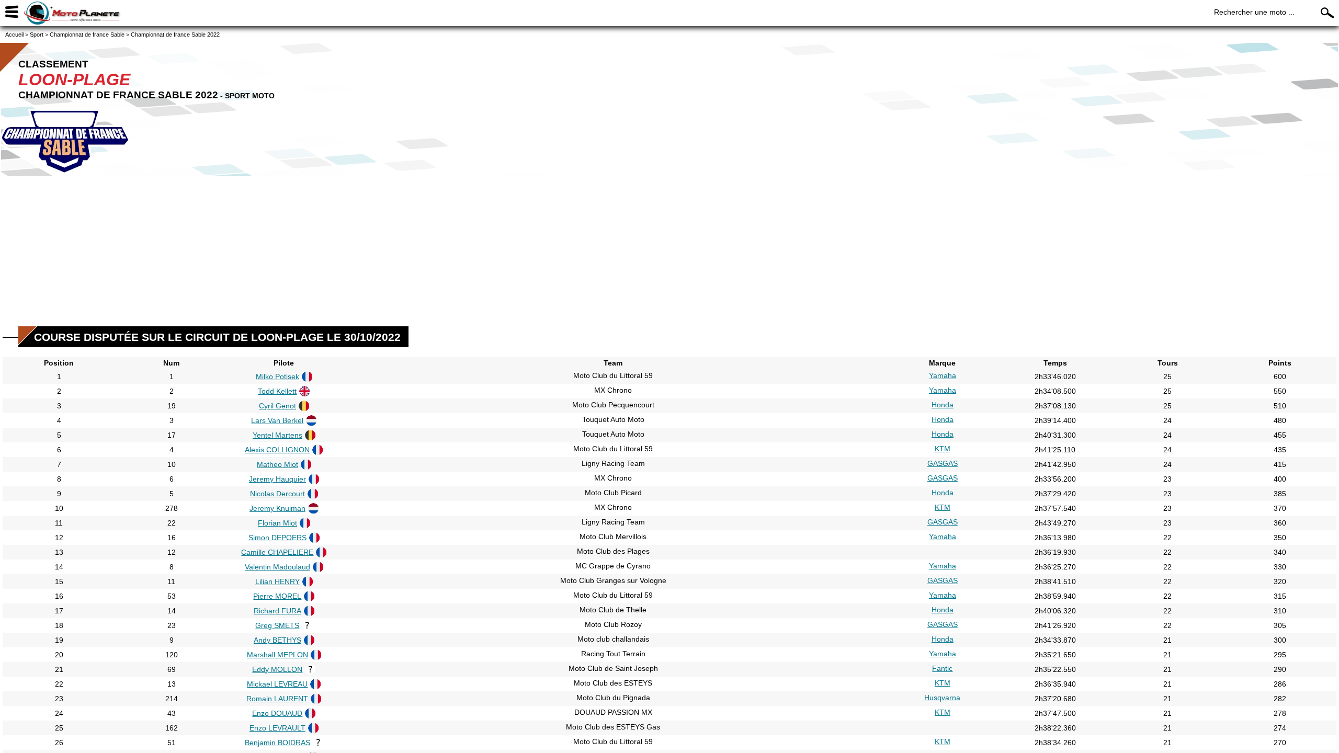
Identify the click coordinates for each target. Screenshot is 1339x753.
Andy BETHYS (277, 640)
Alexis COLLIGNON (277, 450)
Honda (943, 405)
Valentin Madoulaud (277, 567)
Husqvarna (942, 697)
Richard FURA (277, 611)
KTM (942, 448)
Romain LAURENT (277, 698)
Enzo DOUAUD (277, 713)
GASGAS (942, 463)
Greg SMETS (277, 625)
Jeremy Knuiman (277, 508)
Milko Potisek (277, 376)
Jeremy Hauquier (277, 479)
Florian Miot (277, 523)
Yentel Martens (277, 435)
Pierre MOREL (277, 596)
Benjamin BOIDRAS (277, 742)
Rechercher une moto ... (1254, 12)
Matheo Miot (277, 464)
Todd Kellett (277, 391)
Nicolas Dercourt (277, 493)
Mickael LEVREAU (277, 684)
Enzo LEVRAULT (277, 728)
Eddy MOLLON (277, 669)
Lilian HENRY (277, 581)
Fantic (942, 668)
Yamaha (942, 375)
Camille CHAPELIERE (277, 552)
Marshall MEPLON (277, 655)
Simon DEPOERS (277, 537)
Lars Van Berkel (277, 420)
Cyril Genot (277, 406)
